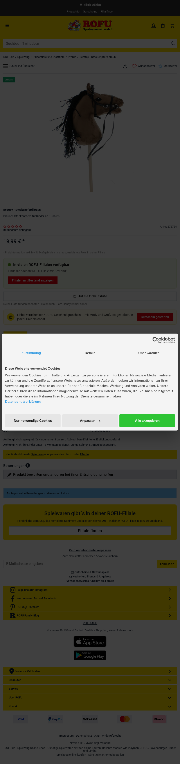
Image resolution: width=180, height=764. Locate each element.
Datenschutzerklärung (23, 401)
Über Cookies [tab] (148, 352)
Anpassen (87, 420)
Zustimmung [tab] (31, 352)
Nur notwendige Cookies (33, 420)
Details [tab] (90, 352)
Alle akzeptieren (147, 420)
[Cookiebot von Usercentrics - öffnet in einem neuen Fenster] (156, 340)
